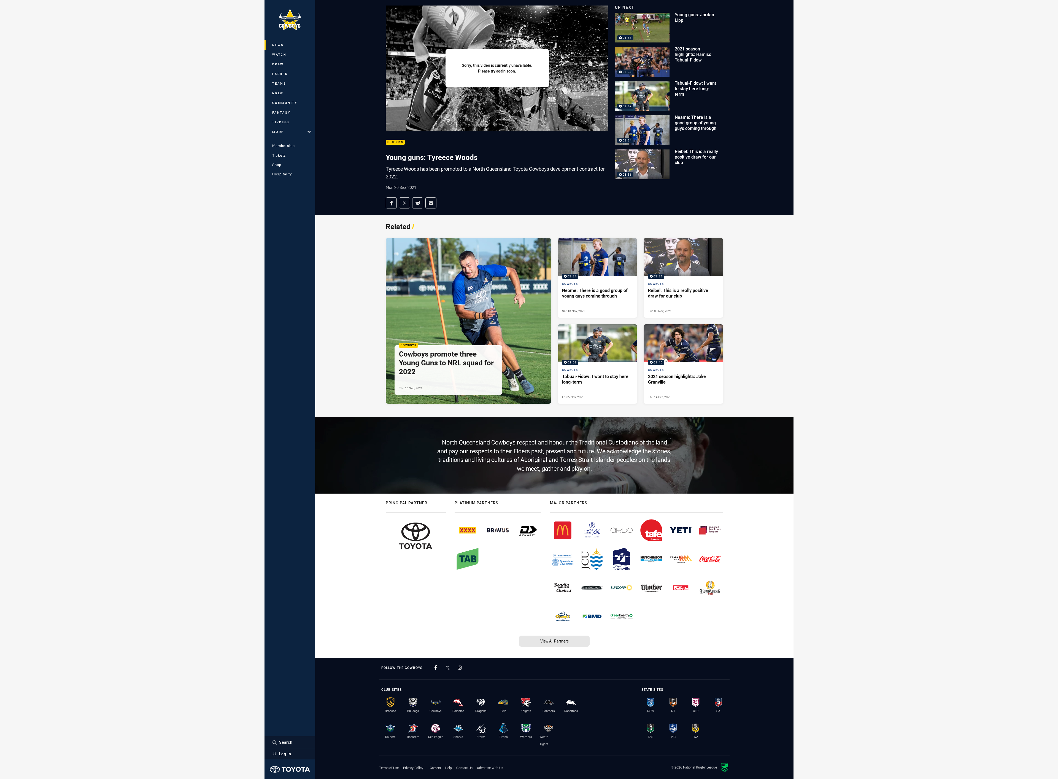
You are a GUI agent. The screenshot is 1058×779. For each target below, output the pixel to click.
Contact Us (464, 767)
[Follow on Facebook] (435, 668)
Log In (285, 753)
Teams (279, 83)
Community (285, 103)
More (278, 132)
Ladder (280, 74)
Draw (278, 64)
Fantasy (281, 112)
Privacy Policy (413, 767)
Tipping (280, 122)
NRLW (278, 93)
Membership (283, 145)
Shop (276, 164)
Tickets (279, 155)
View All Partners (554, 641)
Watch (279, 54)
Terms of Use (389, 767)
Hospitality (282, 174)
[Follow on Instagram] (460, 668)
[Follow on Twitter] (448, 668)
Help (448, 767)
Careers (435, 767)
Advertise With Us (490, 767)
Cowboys (395, 142)
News (278, 45)
